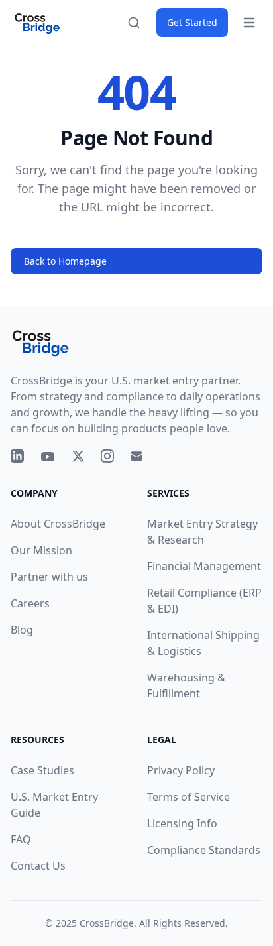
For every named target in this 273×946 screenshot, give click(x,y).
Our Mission (41, 550)
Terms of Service (188, 797)
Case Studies (42, 770)
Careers (30, 603)
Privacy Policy (181, 770)
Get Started (192, 22)
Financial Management (204, 566)
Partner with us (49, 576)
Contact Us (38, 865)
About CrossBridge (58, 523)
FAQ (21, 839)
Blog (22, 629)
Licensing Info (182, 823)
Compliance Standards (203, 850)
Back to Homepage (65, 261)
